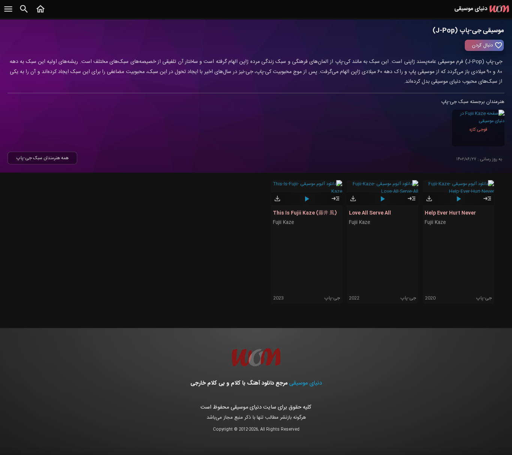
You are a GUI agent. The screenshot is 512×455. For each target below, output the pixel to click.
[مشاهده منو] (8, 13)
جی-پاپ (332, 298)
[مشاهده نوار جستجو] (24, 13)
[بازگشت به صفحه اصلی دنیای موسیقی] (40, 13)
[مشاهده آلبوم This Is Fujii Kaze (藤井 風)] (335, 202)
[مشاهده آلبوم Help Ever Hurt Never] (487, 202)
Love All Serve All (370, 213)
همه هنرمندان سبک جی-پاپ (42, 158)
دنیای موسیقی (305, 383)
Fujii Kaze (283, 223)
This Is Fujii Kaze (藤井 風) (305, 213)
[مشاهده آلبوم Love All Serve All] (411, 202)
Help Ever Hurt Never (450, 213)
